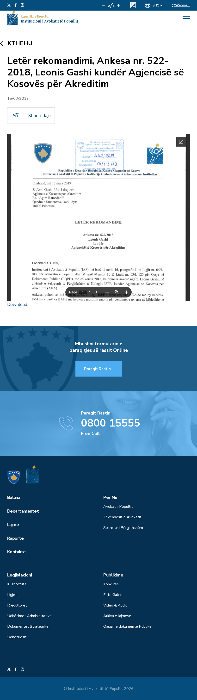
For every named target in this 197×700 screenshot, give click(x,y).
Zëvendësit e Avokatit (122, 517)
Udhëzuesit (17, 637)
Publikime (113, 575)
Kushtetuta (16, 584)
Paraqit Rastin (97, 369)
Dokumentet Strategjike (28, 626)
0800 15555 (110, 423)
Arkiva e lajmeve (117, 616)
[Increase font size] (118, 5)
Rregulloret (17, 605)
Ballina (13, 497)
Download (17, 304)
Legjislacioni (19, 575)
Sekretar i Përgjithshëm (123, 527)
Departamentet (23, 511)
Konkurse (111, 584)
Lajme (13, 524)
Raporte (15, 538)
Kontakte (16, 552)
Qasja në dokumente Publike (127, 626)
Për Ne (110, 497)
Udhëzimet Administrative (29, 616)
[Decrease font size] (104, 5)
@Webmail (181, 5)
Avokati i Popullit (118, 506)
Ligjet (12, 594)
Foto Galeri (112, 594)
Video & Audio (115, 605)
